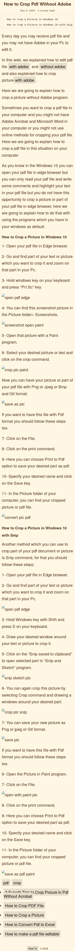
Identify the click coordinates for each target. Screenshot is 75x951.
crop (17, 882)
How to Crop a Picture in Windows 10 (32, 19)
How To (32, 948)
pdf (6, 882)
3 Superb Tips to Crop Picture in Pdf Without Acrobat (36, 894)
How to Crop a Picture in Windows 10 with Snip (39, 24)
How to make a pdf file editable (32, 934)
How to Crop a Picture (24, 915)
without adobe (53, 66)
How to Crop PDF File (24, 905)
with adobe (19, 66)
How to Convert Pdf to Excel (30, 924)
